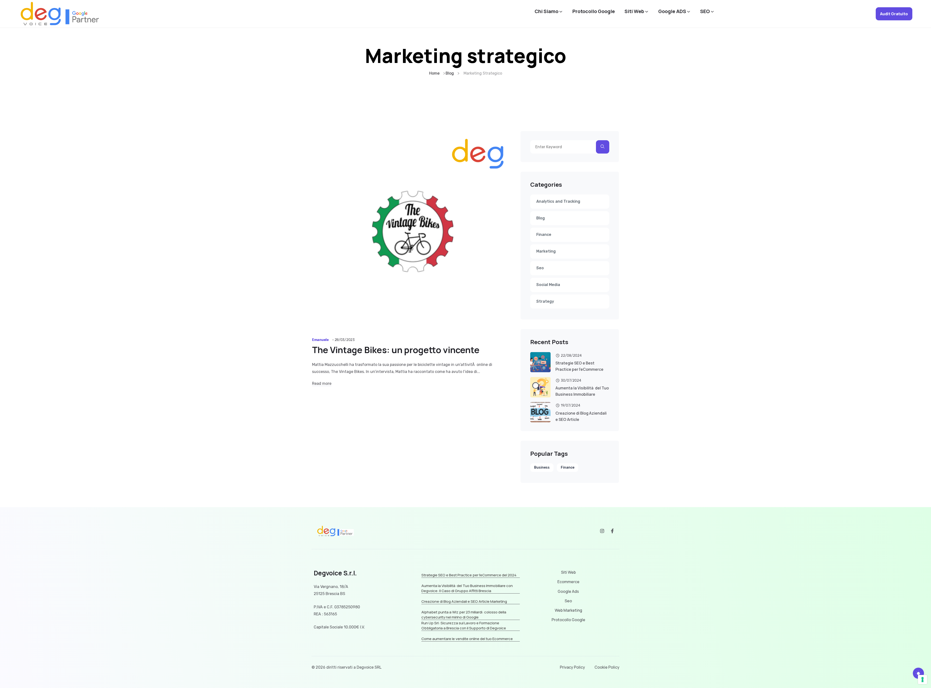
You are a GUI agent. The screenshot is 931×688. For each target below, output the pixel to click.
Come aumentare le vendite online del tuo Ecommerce (467, 638)
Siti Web (634, 11)
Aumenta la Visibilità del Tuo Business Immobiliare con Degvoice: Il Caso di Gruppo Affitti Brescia (467, 588)
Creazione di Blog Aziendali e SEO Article (581, 416)
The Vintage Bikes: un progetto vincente (396, 350)
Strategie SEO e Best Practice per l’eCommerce (579, 366)
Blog (540, 218)
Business (542, 467)
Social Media (548, 284)
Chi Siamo (546, 11)
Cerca (602, 147)
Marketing (546, 251)
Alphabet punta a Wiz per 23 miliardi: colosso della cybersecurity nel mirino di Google (463, 615)
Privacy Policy (572, 667)
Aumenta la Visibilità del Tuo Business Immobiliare (582, 391)
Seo (540, 268)
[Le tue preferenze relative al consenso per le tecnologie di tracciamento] (922, 679)
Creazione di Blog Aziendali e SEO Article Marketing (464, 601)
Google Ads (568, 591)
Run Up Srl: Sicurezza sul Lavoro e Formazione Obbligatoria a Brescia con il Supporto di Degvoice (463, 625)
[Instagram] (602, 531)
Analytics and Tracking (558, 201)
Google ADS (672, 11)
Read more (321, 383)
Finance (543, 234)
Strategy (545, 301)
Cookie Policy (606, 667)
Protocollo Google (593, 11)
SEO (705, 11)
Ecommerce (568, 582)
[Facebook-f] (612, 531)
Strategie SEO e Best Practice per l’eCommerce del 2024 (468, 575)
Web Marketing (568, 610)
